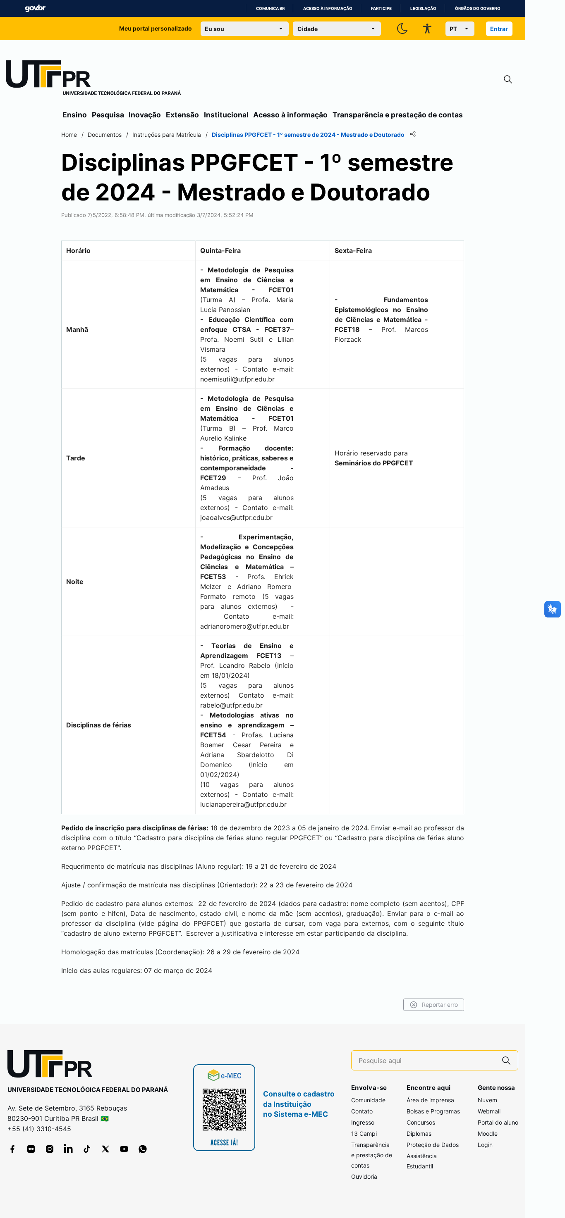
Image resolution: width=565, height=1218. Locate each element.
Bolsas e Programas (433, 1111)
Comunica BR (270, 8)
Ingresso (362, 1122)
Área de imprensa (430, 1100)
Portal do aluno (498, 1122)
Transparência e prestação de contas (398, 114)
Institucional (226, 114)
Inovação (145, 114)
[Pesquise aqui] (506, 1060)
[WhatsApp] (143, 1149)
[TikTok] (87, 1149)
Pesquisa (108, 114)
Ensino (74, 114)
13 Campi (364, 1133)
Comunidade (368, 1100)
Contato (362, 1111)
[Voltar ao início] (52, 1065)
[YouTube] (124, 1149)
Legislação (423, 8)
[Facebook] (12, 1149)
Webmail (489, 1111)
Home (69, 134)
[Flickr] (31, 1149)
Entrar (499, 28)
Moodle (488, 1133)
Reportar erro (440, 1004)
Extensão (182, 114)
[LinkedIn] (68, 1149)
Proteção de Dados (433, 1144)
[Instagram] (50, 1149)
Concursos (421, 1122)
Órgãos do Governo (477, 8)
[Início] (93, 79)
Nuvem (487, 1100)
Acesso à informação (327, 8)
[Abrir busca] (508, 80)
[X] (105, 1149)
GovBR (35, 8)
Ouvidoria (364, 1176)
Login (485, 1144)
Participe (381, 8)
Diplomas (419, 1133)
